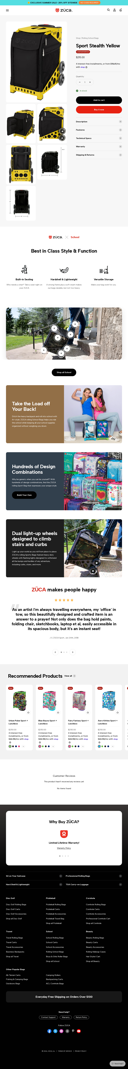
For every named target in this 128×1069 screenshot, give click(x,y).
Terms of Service (65, 1056)
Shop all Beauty (93, 966)
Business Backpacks (15, 956)
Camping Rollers (53, 980)
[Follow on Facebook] (49, 1037)
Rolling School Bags (55, 956)
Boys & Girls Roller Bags (57, 961)
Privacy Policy (80, 1056)
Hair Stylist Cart (93, 961)
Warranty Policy (64, 853)
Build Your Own (24, 500)
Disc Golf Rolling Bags (16, 909)
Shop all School (64, 377)
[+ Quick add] (28, 717)
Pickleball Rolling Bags (56, 909)
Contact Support (48, 1022)
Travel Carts (11, 947)
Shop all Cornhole (93, 928)
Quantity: (80, 81)
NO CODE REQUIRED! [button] (89, 3)
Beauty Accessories (95, 952)
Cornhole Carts (93, 914)
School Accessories (55, 952)
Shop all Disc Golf (14, 923)
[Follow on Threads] (67, 1037)
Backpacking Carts (54, 984)
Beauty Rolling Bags (95, 942)
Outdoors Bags (13, 988)
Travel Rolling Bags (14, 942)
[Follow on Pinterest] (73, 1035)
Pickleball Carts (53, 914)
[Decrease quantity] (79, 87)
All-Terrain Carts (13, 980)
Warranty (66, 1022)
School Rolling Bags (55, 942)
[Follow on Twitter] (55, 1037)
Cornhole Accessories (96, 919)
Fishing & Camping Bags (17, 984)
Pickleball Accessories (56, 919)
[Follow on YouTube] (79, 1037)
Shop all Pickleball (54, 928)
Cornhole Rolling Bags (96, 909)
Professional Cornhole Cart (98, 923)
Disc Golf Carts (13, 914)
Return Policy (81, 1022)
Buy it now (99, 114)
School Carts (52, 947)
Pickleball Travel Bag (55, 923)
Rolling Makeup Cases (96, 956)
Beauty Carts (92, 947)
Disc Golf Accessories (16, 919)
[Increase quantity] (90, 87)
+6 (23, 751)
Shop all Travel (12, 961)
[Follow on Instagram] (61, 1037)
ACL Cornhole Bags (55, 988)
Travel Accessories (14, 952)
